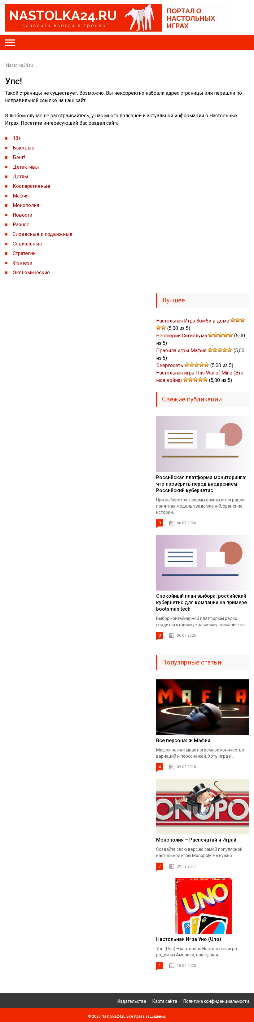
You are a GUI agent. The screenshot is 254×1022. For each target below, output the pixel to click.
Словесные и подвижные (42, 234)
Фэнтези (22, 263)
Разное (21, 224)
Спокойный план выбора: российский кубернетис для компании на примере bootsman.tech (201, 602)
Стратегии (24, 253)
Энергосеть (169, 365)
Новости (22, 215)
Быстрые (23, 148)
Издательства (131, 1001)
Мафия (20, 196)
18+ (17, 138)
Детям (20, 177)
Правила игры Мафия (181, 350)
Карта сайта (164, 1001)
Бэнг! (19, 157)
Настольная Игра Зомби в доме (192, 321)
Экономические (31, 272)
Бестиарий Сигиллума (181, 336)
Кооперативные (31, 186)
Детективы (26, 167)
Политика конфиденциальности (216, 1001)
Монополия (26, 205)
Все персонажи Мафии (183, 740)
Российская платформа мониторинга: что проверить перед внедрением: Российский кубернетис (201, 483)
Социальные (27, 244)
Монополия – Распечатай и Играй (196, 840)
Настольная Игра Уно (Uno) (188, 939)
